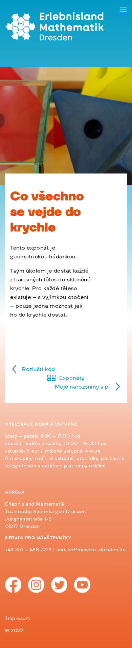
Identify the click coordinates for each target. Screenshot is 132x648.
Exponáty (72, 378)
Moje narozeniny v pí (82, 387)
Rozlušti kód (38, 369)
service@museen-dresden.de (91, 550)
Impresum (17, 618)
